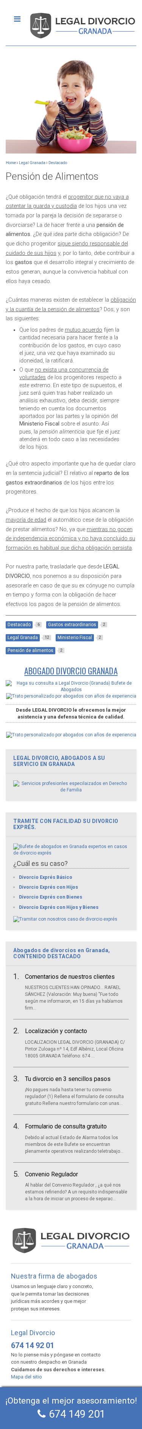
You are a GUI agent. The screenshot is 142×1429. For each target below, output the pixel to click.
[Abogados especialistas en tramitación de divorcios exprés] (71, 853)
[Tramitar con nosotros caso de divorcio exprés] (65, 919)
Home (11, 163)
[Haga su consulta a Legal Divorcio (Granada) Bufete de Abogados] (71, 689)
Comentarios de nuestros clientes (70, 976)
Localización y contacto (56, 1031)
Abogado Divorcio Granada (70, 671)
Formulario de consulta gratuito (66, 1126)
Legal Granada (32, 163)
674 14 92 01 (32, 1345)
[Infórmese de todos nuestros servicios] (71, 790)
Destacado (57, 163)
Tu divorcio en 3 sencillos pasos (68, 1078)
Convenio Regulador (51, 1174)
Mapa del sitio (26, 1377)
